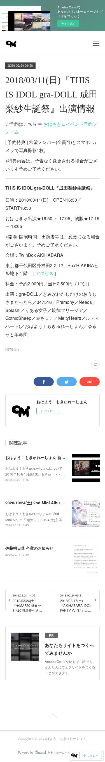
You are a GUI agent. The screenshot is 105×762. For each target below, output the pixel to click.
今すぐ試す (68, 23)
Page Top (52, 717)
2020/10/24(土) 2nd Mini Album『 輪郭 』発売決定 (51, 502)
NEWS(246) (12, 349)
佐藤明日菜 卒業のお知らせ (29, 548)
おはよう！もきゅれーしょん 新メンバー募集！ (47, 457)
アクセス (44, 273)
